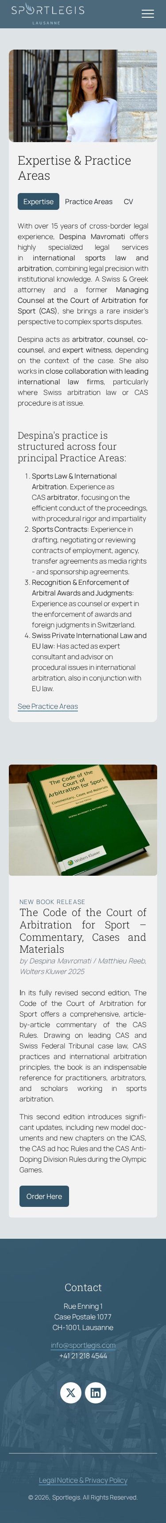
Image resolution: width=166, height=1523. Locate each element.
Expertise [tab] (38, 201)
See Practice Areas (48, 706)
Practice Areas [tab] (88, 201)
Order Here (44, 1196)
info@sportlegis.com (83, 1345)
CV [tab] (128, 201)
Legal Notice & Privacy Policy (83, 1480)
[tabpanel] (83, 465)
